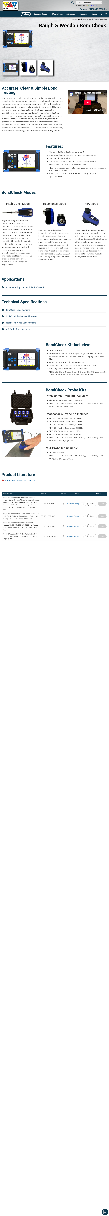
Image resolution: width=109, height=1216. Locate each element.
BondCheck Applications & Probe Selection (25, 287)
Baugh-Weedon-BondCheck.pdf (20, 480)
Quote (92, 504)
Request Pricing (73, 504)
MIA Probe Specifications (17, 329)
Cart (102, 504)
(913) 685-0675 (96, 9)
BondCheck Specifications (17, 310)
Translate (93, 5)
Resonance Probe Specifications (20, 322)
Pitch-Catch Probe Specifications (21, 316)
